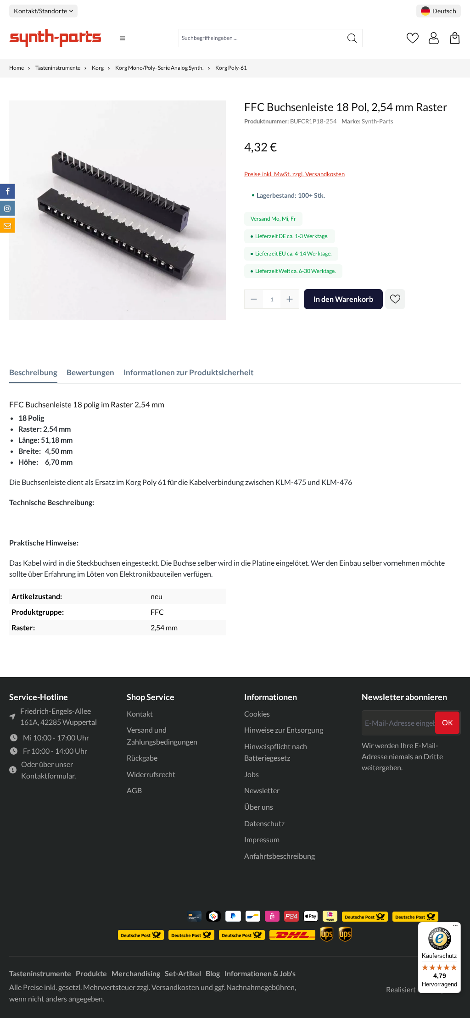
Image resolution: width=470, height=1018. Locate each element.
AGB (134, 790)
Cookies (257, 713)
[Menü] (122, 38)
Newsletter (262, 790)
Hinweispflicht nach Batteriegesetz (275, 752)
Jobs (251, 774)
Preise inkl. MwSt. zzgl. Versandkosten (294, 174)
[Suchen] (352, 38)
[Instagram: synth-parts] (7, 208)
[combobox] (260, 38)
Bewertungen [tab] (90, 372)
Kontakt (140, 713)
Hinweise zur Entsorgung (283, 729)
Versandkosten (175, 987)
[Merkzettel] (413, 38)
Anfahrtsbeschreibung (279, 855)
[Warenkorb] (455, 38)
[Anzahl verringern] (254, 299)
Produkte (91, 973)
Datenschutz (264, 823)
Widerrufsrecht (151, 774)
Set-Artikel (183, 973)
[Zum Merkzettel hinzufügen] (395, 299)
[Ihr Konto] (434, 38)
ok (447, 722)
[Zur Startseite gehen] (55, 38)
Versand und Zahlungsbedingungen (162, 735)
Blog (213, 973)
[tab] (33, 372)
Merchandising (136, 973)
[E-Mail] (7, 225)
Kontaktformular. (48, 775)
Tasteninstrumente (40, 973)
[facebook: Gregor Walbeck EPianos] (7, 191)
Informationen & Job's (260, 973)
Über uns (258, 806)
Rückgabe (142, 757)
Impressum (262, 839)
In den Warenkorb (343, 299)
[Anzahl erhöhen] (289, 299)
